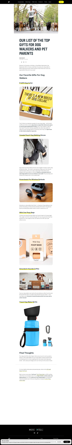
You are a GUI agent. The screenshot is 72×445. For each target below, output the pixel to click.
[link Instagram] (34, 433)
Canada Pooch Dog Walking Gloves (32, 135)
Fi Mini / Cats (34, 1)
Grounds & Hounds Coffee (29, 269)
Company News (21, 1)
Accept (66, 441)
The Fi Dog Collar (40, 374)
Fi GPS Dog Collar (26, 83)
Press (42, 438)
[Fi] (17, 439)
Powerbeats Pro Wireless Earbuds (32, 179)
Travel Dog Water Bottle (28, 302)
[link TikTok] (38, 433)
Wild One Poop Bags (27, 212)
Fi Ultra (45, 1)
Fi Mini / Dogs (27, 1)
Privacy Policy (55, 438)
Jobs (29, 438)
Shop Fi (61, 1)
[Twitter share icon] (22, 62)
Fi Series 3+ (40, 1)
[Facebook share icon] (24, 62)
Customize (59, 441)
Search (50, 1)
